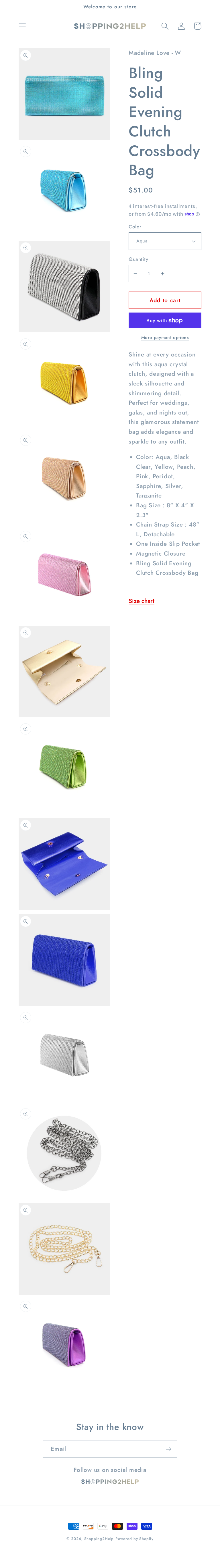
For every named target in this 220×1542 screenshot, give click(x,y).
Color (135, 226)
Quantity (138, 259)
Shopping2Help (99, 1538)
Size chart (141, 601)
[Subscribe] (168, 1449)
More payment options (165, 337)
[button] (22, 26)
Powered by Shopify (134, 1538)
